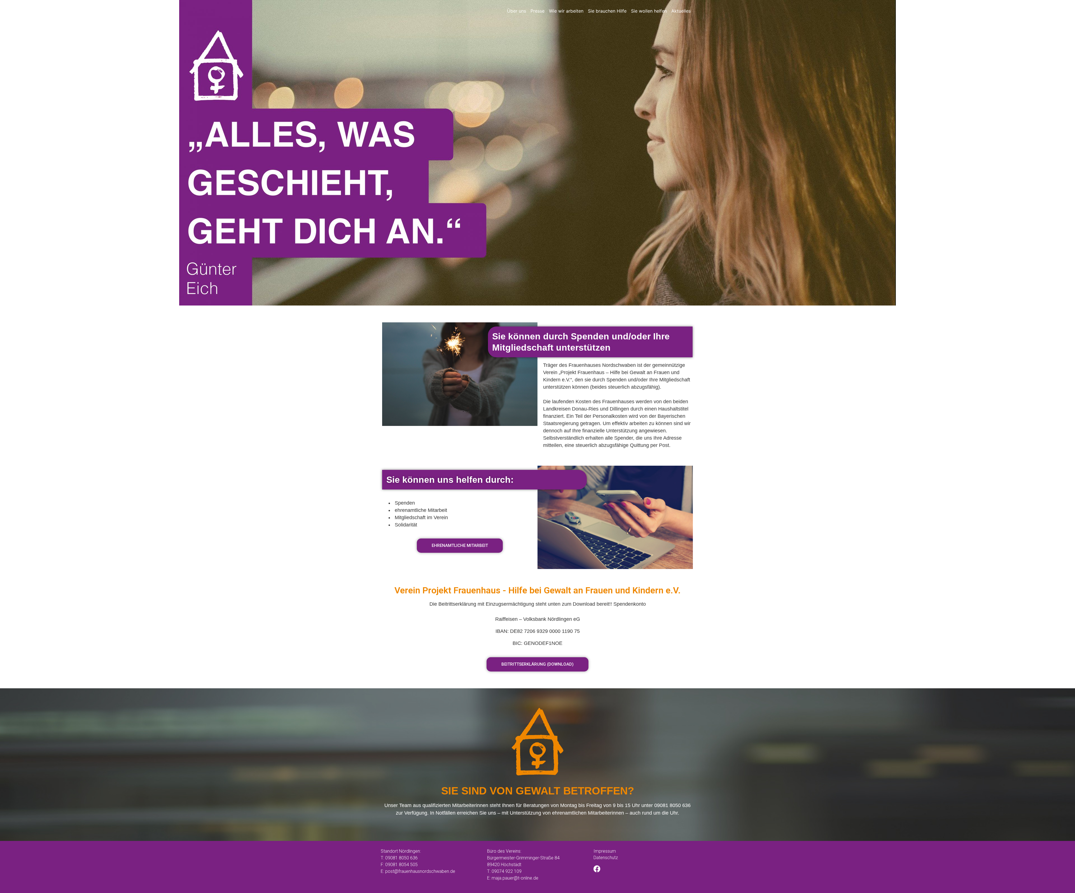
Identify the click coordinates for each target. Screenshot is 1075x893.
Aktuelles (681, 11)
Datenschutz (605, 857)
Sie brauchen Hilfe (607, 11)
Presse (537, 11)
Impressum (604, 851)
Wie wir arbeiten (566, 11)
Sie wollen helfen (649, 11)
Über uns (516, 11)
